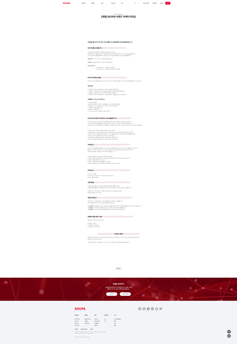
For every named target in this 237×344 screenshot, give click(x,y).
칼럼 (115, 325)
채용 (115, 321)
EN (138, 3)
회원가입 (161, 3)
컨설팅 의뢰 (87, 323)
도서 (105, 319)
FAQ (115, 323)
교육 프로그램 (97, 321)
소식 (122, 3)
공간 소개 (76, 323)
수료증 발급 (154, 3)
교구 (105, 321)
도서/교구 (113, 3)
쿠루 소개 (76, 321)
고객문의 (91, 329)
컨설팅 (92, 3)
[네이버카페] (139, 308)
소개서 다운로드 (125, 294)
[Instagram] (152, 308)
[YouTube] (144, 308)
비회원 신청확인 (146, 3)
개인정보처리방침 (84, 329)
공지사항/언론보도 (117, 319)
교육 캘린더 (96, 323)
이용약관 (76, 329)
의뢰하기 (111, 294)
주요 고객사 (77, 325)
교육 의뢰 (96, 325)
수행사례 (86, 321)
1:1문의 (229, 336)
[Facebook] (148, 308)
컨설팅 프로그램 (88, 319)
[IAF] (156, 308)
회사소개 (83, 3)
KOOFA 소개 (77, 319)
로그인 (168, 3)
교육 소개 (96, 319)
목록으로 (118, 268)
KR (135, 3)
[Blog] (160, 308)
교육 (102, 3)
